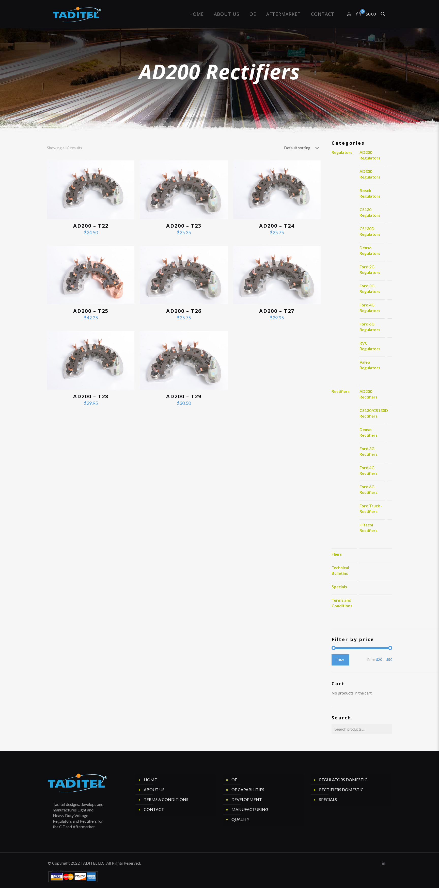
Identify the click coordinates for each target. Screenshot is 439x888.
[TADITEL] (77, 14)
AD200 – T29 (183, 396)
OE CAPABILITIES (247, 789)
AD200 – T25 (90, 310)
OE (234, 779)
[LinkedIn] (383, 863)
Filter (340, 660)
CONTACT (154, 809)
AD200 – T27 (276, 310)
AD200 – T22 (90, 225)
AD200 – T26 (183, 310)
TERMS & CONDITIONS (166, 799)
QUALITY (240, 819)
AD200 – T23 (183, 225)
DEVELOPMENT (246, 799)
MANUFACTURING (249, 809)
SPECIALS (328, 799)
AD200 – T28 (90, 396)
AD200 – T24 (276, 225)
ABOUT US (154, 789)
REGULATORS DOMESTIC (343, 779)
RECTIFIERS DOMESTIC (341, 789)
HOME (150, 779)
